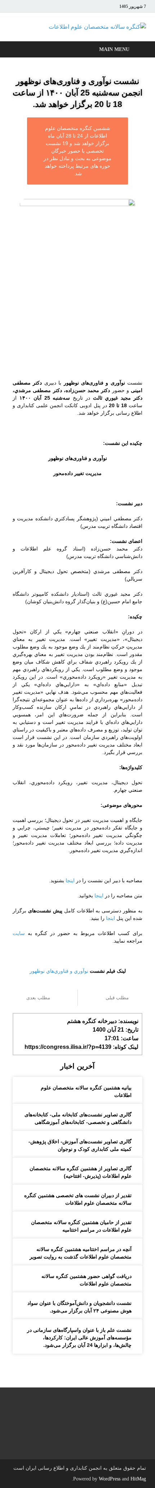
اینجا (69, 880)
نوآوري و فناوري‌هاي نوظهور (59, 971)
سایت (19, 933)
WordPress (109, 1479)
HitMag (138, 1479)
